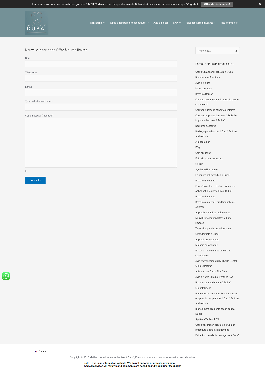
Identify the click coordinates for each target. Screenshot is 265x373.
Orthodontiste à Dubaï (207, 234)
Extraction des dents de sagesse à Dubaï (217, 335)
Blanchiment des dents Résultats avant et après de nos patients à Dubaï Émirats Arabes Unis (217, 298)
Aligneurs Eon (202, 141)
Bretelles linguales (205, 196)
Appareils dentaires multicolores (212, 212)
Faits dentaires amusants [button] (199, 22)
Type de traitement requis (38, 101)
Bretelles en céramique (207, 77)
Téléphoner (31, 72)
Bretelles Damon (204, 94)
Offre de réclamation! (217, 4)
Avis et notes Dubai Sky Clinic (211, 271)
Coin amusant (203, 153)
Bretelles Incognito (205, 180)
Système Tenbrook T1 (207, 319)
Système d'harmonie (206, 169)
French (42, 351)
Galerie (199, 164)
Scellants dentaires (205, 125)
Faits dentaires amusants (209, 158)
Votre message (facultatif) (39, 143)
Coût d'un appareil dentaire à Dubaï (214, 71)
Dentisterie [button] (96, 22)
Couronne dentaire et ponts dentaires (215, 110)
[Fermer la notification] (260, 4)
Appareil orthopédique (207, 239)
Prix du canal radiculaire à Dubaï (212, 282)
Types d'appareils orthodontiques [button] (128, 22)
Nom (27, 58)
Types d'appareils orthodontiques (213, 228)
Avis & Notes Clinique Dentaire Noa (214, 277)
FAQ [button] (175, 22)
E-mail (28, 86)
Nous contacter (229, 22)
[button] (103, 22)
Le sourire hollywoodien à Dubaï (212, 175)
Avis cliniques (161, 22)
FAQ (197, 147)
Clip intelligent (203, 288)
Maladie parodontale (206, 245)
